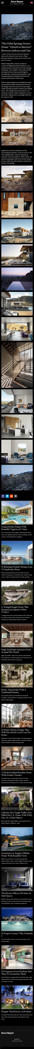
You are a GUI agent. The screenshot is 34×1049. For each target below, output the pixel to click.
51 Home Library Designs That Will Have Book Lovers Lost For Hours (16, 732)
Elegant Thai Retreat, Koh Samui (16, 1011)
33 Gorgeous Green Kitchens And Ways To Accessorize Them (16, 972)
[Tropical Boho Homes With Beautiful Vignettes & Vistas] (17, 512)
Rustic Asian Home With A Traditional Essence (13, 691)
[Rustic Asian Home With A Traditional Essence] (17, 675)
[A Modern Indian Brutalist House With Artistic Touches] (17, 758)
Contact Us (17, 1039)
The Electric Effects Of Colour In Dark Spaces (16, 894)
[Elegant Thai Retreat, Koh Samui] (17, 997)
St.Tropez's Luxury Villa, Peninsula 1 (17, 934)
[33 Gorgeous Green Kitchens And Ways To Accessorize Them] (17, 957)
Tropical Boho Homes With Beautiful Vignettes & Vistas (14, 528)
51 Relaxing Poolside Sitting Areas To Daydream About (16, 568)
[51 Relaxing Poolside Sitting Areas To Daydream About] (17, 553)
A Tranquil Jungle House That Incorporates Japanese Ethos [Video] (15, 609)
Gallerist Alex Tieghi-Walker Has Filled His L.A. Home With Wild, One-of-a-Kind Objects (16, 815)
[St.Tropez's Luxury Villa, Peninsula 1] (17, 919)
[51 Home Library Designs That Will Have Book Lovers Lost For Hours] (17, 716)
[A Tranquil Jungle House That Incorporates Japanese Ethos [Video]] (17, 593)
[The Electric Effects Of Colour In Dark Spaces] (17, 879)
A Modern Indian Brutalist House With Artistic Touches (16, 773)
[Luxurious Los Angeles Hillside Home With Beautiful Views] (17, 839)
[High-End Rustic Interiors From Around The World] (17, 635)
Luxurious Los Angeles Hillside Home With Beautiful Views (15, 854)
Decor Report (17, 2)
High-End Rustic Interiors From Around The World (16, 650)
